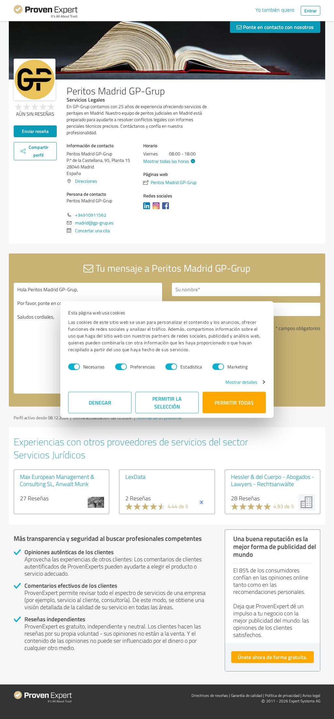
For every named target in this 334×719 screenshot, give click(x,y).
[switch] (121, 366)
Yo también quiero (274, 9)
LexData (135, 477)
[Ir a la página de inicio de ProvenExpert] (46, 12)
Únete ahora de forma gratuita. (272, 657)
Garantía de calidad (246, 695)
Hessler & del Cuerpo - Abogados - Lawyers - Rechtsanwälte (272, 480)
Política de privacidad (282, 695)
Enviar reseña (35, 131)
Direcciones (86, 181)
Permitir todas (234, 402)
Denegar (100, 402)
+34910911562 (90, 215)
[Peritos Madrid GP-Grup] (34, 79)
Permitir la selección (167, 402)
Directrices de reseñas (209, 695)
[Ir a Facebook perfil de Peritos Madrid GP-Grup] (167, 209)
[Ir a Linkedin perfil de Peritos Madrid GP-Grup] (148, 209)
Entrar (310, 10)
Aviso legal (311, 695)
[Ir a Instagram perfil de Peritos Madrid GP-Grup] (157, 209)
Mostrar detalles (241, 382)
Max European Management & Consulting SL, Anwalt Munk (57, 480)
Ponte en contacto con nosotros (278, 27)
